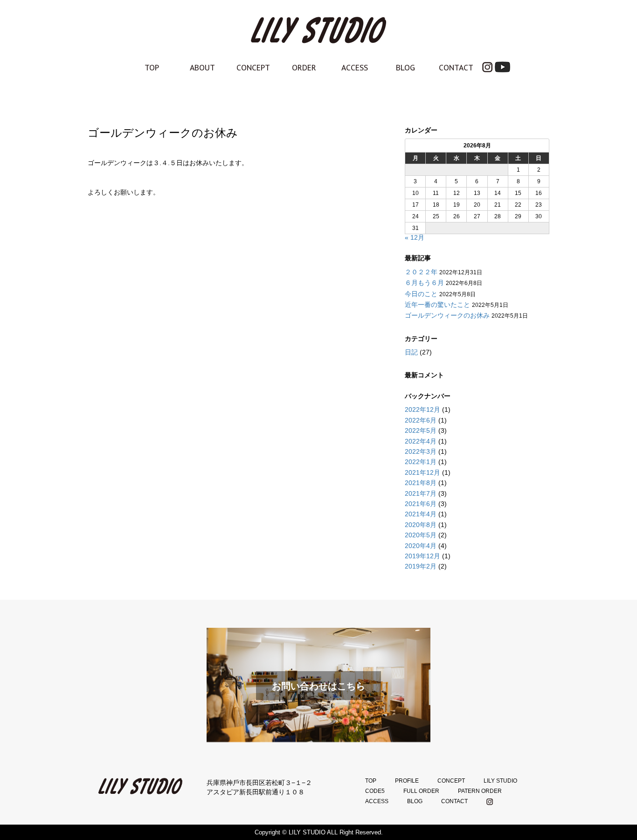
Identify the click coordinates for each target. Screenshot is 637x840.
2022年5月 (420, 430)
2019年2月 (420, 566)
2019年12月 (422, 556)
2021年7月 (420, 493)
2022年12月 (422, 409)
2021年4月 (420, 514)
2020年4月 (420, 545)
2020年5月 (420, 535)
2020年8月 (420, 524)
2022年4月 (420, 441)
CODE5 (375, 791)
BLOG (405, 67)
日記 (411, 352)
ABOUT (202, 67)
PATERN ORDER (480, 791)
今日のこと (421, 294)
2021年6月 (420, 503)
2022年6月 (420, 420)
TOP (152, 67)
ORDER (304, 67)
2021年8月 (420, 482)
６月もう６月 (424, 282)
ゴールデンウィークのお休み (447, 315)
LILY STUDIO (500, 781)
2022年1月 (420, 461)
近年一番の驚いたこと (437, 304)
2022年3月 (420, 451)
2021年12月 (422, 472)
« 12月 (414, 237)
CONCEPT (253, 67)
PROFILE (407, 781)
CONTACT (456, 67)
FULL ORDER (421, 791)
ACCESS (354, 67)
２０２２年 (421, 272)
